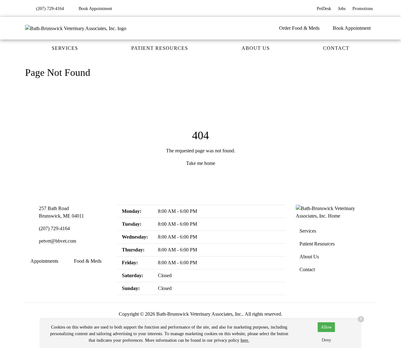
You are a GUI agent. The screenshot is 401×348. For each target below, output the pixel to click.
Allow (326, 327)
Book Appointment (352, 28)
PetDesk (324, 8)
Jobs (342, 8)
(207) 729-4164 (54, 228)
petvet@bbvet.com (57, 241)
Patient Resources (159, 48)
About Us (256, 48)
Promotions (362, 8)
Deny (326, 340)
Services (65, 48)
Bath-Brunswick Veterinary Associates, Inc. (199, 314)
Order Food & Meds (299, 28)
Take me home (200, 163)
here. (245, 340)
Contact (336, 48)
